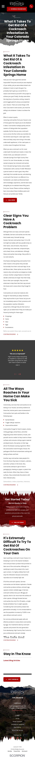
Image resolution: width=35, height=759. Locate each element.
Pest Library (17, 727)
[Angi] (24, 738)
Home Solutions (17, 721)
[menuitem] (10, 751)
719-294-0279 (17, 698)
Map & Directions (17, 710)
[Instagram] (17, 738)
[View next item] (19, 374)
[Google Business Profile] (11, 738)
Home (17, 718)
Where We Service (17, 730)
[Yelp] (21, 738)
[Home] (16, 3)
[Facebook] (14, 738)
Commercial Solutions (17, 724)
